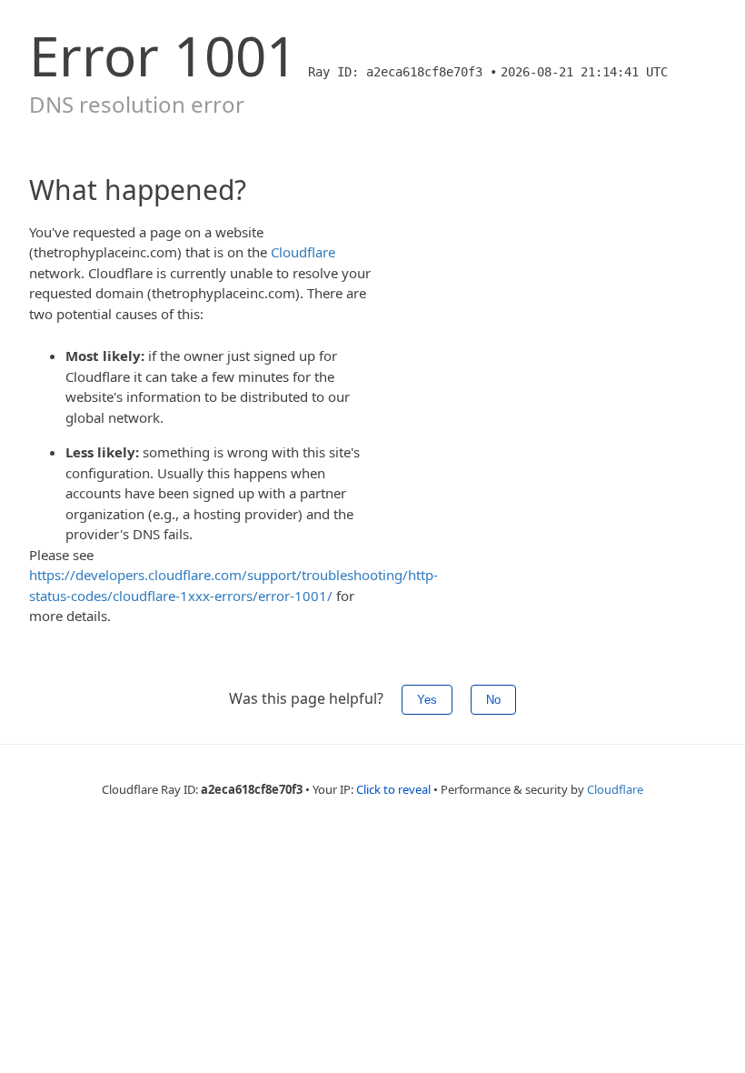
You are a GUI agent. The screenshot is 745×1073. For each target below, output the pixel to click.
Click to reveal (393, 789)
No (493, 700)
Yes (427, 700)
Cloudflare (303, 252)
